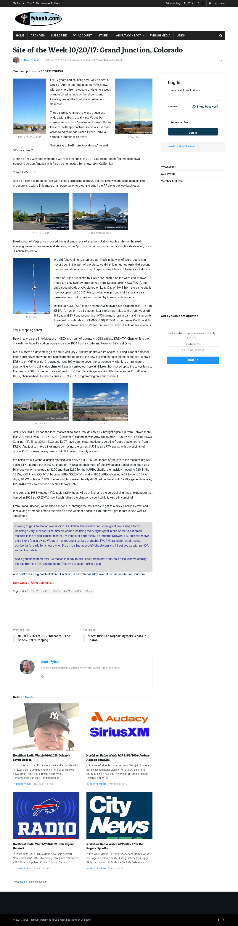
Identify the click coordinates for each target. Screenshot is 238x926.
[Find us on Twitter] (203, 3)
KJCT (36, 591)
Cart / (219, 3)
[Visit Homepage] (38, 18)
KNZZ (67, 591)
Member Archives (50, 3)
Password (173, 106)
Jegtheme (86, 920)
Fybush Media (160, 35)
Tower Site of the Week (109, 60)
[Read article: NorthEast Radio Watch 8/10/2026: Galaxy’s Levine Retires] (46, 727)
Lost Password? (189, 147)
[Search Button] (220, 35)
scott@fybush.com (96, 545)
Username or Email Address (184, 90)
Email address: (193, 344)
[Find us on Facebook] (198, 3)
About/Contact (128, 35)
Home (20, 35)
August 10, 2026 (44, 784)
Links (181, 35)
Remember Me (179, 122)
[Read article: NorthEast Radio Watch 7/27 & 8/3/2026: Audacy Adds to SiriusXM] (119, 727)
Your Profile (33, 3)
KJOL (46, 591)
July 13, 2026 (116, 868)
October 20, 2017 (54, 60)
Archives (37, 35)
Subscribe (59, 35)
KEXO (25, 591)
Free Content (87, 60)
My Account (19, 3)
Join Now (173, 147)
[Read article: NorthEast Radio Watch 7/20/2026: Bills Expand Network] (46, 815)
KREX (78, 591)
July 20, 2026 (43, 868)
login (24, 882)
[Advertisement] (157, 18)
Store (103, 35)
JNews (24, 920)
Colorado (73, 60)
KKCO (56, 591)
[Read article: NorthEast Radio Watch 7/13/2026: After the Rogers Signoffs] (119, 815)
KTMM (89, 591)
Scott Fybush (31, 60)
